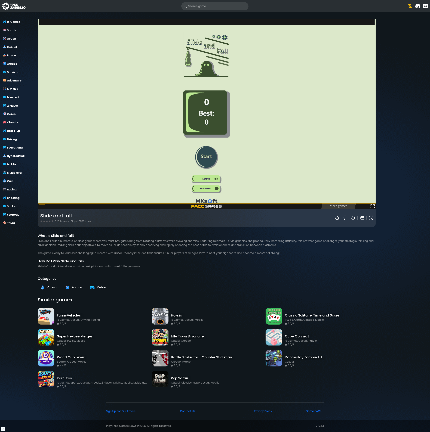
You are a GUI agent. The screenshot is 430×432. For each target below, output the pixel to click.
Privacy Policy (263, 411)
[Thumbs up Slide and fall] (338, 218)
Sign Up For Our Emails (121, 411)
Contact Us (187, 411)
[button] (410, 6)
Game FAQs (313, 411)
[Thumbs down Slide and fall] (346, 218)
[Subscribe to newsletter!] (425, 6)
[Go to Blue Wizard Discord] (417, 6)
